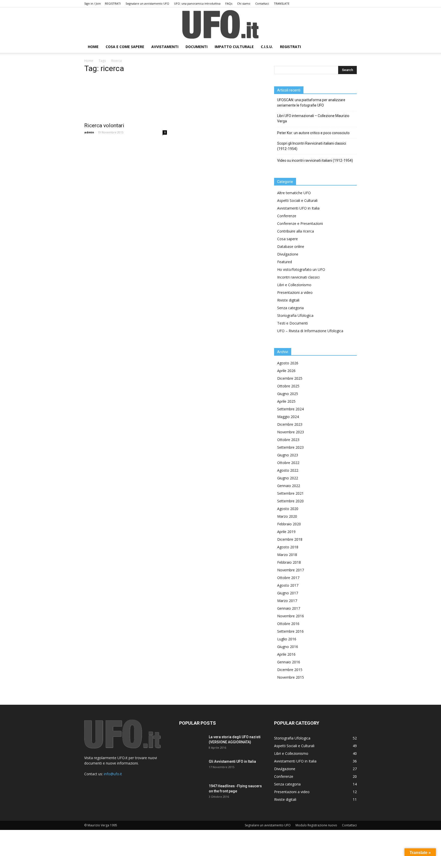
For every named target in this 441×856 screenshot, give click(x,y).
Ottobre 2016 (288, 623)
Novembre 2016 (290, 616)
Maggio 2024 (288, 416)
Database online (290, 246)
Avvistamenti (164, 46)
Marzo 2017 (287, 600)
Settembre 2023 (290, 447)
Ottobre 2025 (288, 386)
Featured (284, 261)
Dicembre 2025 (289, 378)
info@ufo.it (113, 773)
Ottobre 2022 (288, 462)
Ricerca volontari (104, 125)
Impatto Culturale (234, 46)
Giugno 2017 (287, 593)
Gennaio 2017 (288, 608)
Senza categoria (290, 307)
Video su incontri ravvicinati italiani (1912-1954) (315, 160)
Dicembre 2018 (289, 539)
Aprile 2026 (286, 370)
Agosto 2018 (287, 547)
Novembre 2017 (290, 570)
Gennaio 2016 (288, 662)
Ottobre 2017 (288, 577)
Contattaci (262, 3)
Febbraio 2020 (289, 524)
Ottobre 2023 (288, 439)
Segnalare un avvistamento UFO (147, 3)
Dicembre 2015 (289, 669)
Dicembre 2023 (289, 424)
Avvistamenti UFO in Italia (298, 208)
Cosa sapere (287, 238)
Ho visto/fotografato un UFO (301, 269)
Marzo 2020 (287, 516)
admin (89, 132)
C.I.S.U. (267, 46)
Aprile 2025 (286, 401)
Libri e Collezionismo (294, 284)
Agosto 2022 (287, 470)
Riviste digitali (288, 300)
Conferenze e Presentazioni (300, 223)
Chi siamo (243, 3)
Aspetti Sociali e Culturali (297, 200)
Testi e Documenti (292, 323)
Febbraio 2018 (289, 562)
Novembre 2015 (290, 677)
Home (88, 61)
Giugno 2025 (287, 393)
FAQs (228, 3)
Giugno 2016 (287, 646)
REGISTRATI (113, 3)
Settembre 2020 (290, 501)
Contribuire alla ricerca (295, 231)
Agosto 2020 (287, 508)
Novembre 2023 (290, 432)
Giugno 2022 (287, 478)
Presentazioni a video (295, 292)
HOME (93, 46)
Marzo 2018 (287, 554)
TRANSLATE (281, 3)
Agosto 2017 (287, 585)
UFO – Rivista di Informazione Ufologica (310, 330)
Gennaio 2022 (288, 485)
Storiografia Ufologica (295, 315)
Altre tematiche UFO (294, 192)
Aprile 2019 (286, 531)
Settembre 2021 (290, 493)
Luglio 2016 (286, 639)
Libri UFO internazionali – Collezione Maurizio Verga (313, 118)
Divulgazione (287, 254)
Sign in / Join (92, 3)
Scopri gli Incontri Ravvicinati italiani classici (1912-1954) (311, 146)
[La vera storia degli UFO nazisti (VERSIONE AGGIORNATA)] (192, 743)
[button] (351, 47)
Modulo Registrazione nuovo (316, 825)
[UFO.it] (220, 24)
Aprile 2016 (286, 654)
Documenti (196, 46)
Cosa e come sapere (125, 46)
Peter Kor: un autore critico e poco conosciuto (313, 133)
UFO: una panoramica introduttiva (197, 3)
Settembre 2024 (290, 409)
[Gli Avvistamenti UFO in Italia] (192, 768)
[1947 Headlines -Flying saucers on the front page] (192, 792)
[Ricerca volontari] (125, 98)
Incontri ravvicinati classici (298, 277)
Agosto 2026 (287, 363)
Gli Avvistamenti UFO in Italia (232, 761)
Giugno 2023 (287, 455)
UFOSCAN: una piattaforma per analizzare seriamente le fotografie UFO (311, 102)
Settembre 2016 (290, 631)
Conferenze (286, 215)
